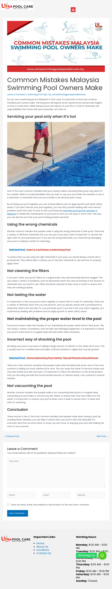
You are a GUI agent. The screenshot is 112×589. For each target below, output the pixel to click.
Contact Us (43, 553)
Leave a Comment (16, 94)
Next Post (103, 436)
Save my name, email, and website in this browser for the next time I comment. (50, 504)
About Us (42, 546)
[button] (73, 9)
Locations (42, 550)
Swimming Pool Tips (37, 94)
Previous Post (11, 436)
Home (40, 543)
